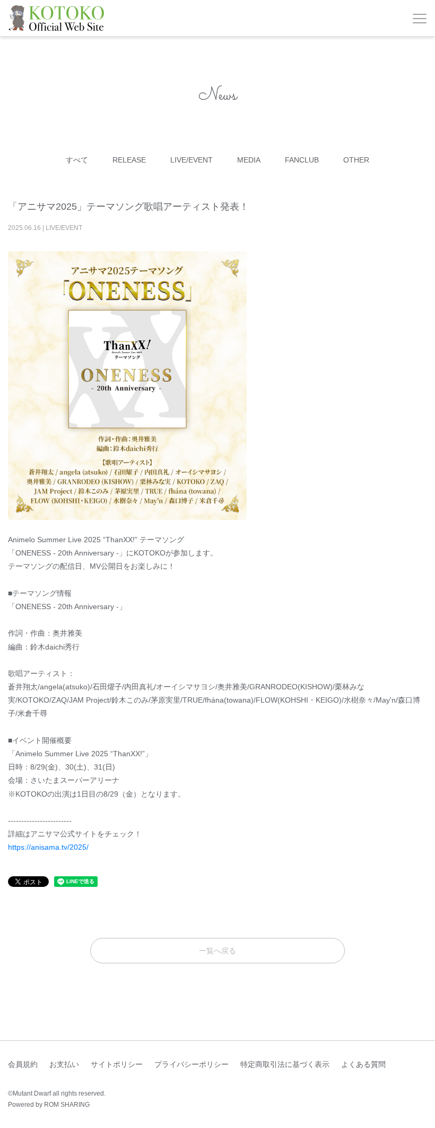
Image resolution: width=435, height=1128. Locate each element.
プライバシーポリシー (191, 1064)
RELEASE (129, 160)
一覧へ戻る (217, 950)
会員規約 (23, 1064)
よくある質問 (363, 1064)
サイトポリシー (117, 1064)
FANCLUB (302, 160)
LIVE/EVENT (191, 160)
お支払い (64, 1064)
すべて (77, 160)
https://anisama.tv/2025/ (48, 847)
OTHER (356, 160)
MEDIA (248, 160)
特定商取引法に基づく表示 (284, 1064)
